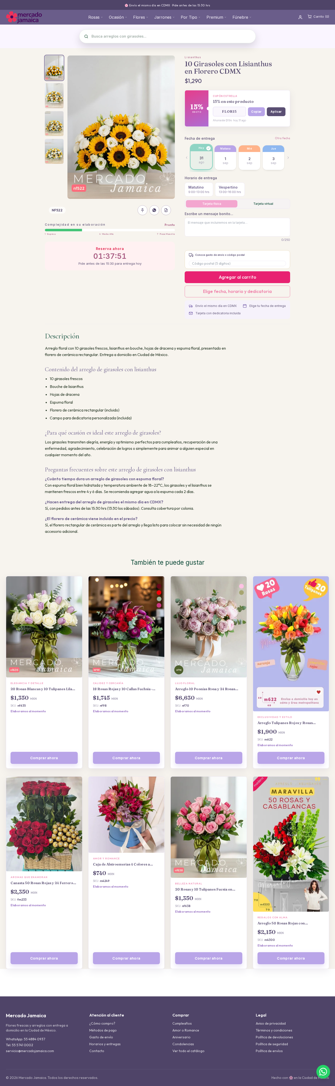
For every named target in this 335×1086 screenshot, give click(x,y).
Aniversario (181, 1037)
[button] (229, 111)
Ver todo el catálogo (188, 1051)
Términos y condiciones (274, 1030)
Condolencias (183, 1044)
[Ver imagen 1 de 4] (54, 67)
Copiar (256, 112)
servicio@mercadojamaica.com (30, 1051)
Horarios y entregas (105, 1044)
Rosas (94, 17)
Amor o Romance (185, 1030)
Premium (214, 17)
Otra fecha (282, 138)
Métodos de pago (103, 1030)
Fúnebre (240, 17)
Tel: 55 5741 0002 (19, 1045)
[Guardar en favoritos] (142, 210)
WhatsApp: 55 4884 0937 (25, 1039)
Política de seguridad (272, 1044)
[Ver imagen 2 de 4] (54, 95)
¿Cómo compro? (102, 1023)
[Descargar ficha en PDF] (166, 210)
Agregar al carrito (237, 277)
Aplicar (276, 112)
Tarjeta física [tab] (211, 204)
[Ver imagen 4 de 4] (54, 151)
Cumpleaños (182, 1023)
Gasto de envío (101, 1037)
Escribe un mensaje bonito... (209, 214)
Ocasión (116, 17)
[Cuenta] (300, 17)
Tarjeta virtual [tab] (263, 204)
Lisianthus (193, 57)
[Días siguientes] (288, 157)
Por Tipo (189, 17)
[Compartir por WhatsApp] (154, 210)
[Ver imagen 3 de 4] (54, 123)
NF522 (57, 210)
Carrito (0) (321, 16)
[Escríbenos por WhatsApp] (323, 1072)
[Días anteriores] (187, 157)
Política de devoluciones (274, 1037)
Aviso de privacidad (271, 1023)
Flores (139, 17)
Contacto (96, 1051)
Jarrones (162, 17)
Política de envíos (269, 1051)
